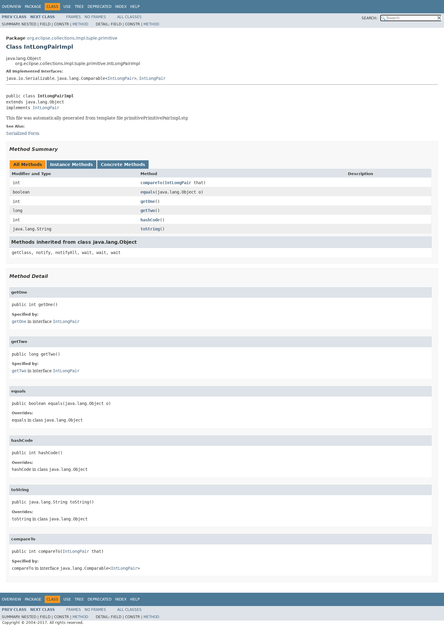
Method (80, 24)
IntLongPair (121, 78)
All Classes (129, 17)
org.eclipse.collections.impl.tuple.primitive (72, 38)
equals (147, 192)
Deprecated (99, 7)
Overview (11, 7)
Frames (73, 17)
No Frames (95, 17)
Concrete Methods (123, 164)
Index (121, 7)
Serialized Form (22, 133)
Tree (79, 7)
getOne (147, 201)
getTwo (147, 210)
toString (150, 229)
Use (67, 7)
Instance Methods (71, 164)
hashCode (150, 219)
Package (33, 7)
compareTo (151, 182)
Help (135, 7)
